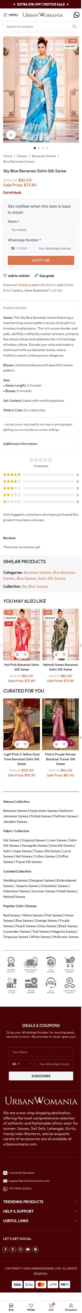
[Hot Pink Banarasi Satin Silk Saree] (21, 634)
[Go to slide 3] (43, 148)
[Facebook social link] (5, 1249)
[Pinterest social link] (35, 1249)
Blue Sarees (26, 578)
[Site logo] (42, 14)
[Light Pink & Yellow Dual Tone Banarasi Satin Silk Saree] (21, 724)
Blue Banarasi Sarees (18, 161)
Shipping (24, 285)
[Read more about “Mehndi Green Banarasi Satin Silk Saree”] (57, 654)
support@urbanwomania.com (29, 1181)
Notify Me (41, 260)
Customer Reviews (20, 1173)
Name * (14, 221)
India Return (47, 285)
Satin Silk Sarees (52, 578)
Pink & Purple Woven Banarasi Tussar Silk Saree (60, 759)
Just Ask (56, 290)
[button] (7, 89)
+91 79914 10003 (19, 1188)
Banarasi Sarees (44, 156)
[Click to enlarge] (11, 135)
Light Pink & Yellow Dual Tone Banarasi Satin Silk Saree (22, 759)
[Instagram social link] (20, 1249)
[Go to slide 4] (47, 148)
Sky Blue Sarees (35, 586)
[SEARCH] (74, 26)
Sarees (22, 156)
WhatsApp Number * (24, 240)
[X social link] (13, 1249)
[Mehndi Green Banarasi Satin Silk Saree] (60, 634)
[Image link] (41, 1100)
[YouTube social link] (28, 1249)
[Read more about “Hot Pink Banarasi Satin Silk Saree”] (18, 654)
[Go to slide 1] (35, 148)
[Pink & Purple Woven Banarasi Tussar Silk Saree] (60, 724)
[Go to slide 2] (39, 148)
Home (7, 156)
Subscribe (41, 1076)
